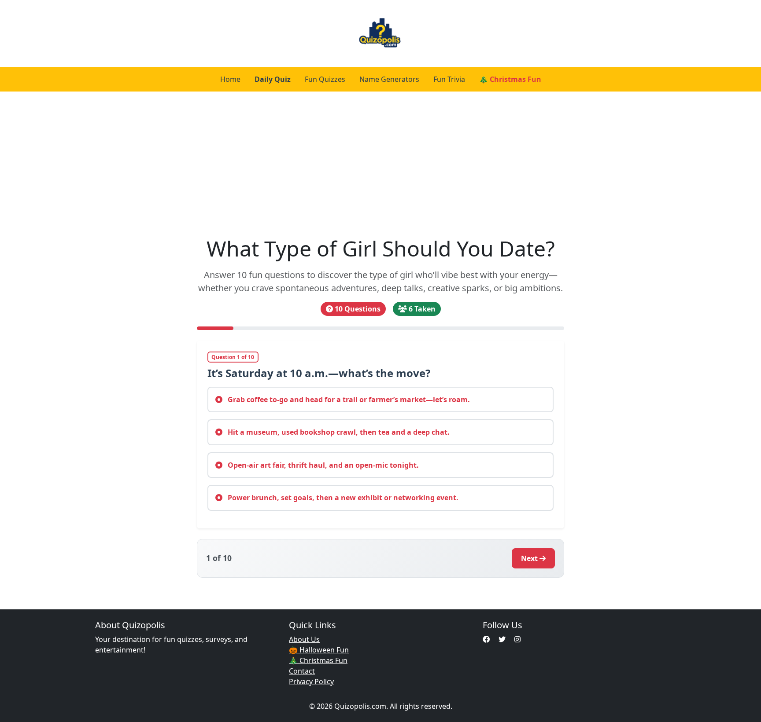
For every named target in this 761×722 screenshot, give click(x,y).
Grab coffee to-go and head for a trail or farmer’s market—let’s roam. (348, 399)
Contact (302, 671)
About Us (304, 639)
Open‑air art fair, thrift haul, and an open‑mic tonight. (322, 465)
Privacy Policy (311, 681)
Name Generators (389, 79)
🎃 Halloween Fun (319, 650)
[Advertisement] (380, 163)
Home (230, 79)
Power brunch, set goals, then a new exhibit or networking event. (342, 497)
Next (529, 558)
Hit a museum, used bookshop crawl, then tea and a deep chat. (338, 432)
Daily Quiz (273, 79)
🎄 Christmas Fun (510, 79)
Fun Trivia (449, 79)
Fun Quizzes (325, 79)
